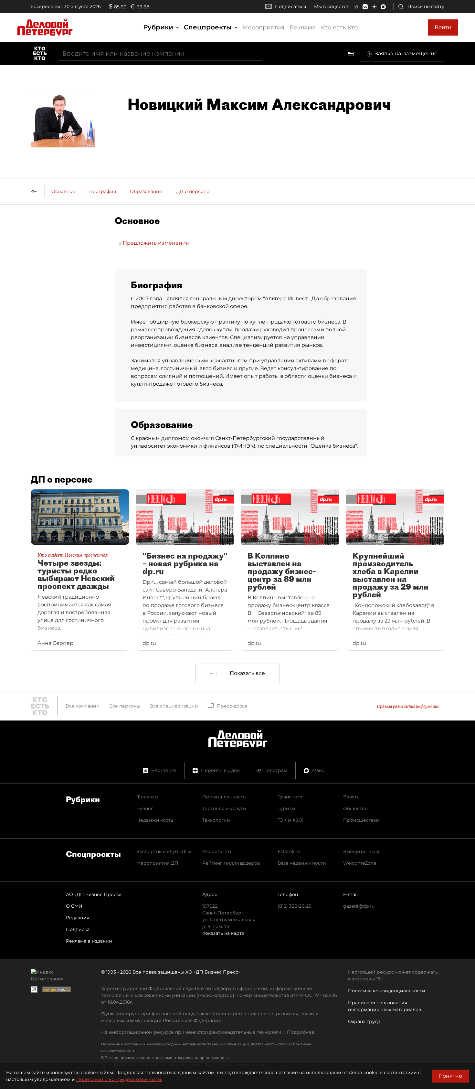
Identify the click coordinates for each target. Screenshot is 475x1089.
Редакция (77, 918)
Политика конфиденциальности (386, 991)
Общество (355, 808)
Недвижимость (154, 820)
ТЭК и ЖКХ (290, 820)
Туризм (286, 808)
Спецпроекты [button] (209, 27)
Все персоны (124, 706)
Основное (63, 191)
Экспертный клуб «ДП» (163, 851)
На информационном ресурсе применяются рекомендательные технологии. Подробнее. (208, 1032)
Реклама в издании (89, 941)
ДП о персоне (192, 191)
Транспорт (290, 797)
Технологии (216, 820)
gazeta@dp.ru (359, 906)
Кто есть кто (216, 851)
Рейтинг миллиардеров (231, 863)
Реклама (303, 27)
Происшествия (361, 820)
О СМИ (74, 906)
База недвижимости (302, 863)
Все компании (83, 706)
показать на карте (223, 933)
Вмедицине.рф (361, 851)
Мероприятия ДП (157, 863)
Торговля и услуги (224, 808)
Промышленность (224, 797)
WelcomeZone (359, 863)
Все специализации (174, 706)
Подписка (78, 929)
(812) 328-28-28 (294, 906)
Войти (443, 27)
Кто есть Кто (339, 27)
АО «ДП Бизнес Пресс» (93, 894)
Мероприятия (263, 27)
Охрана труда (364, 1021)
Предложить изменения (155, 243)
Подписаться (290, 6)
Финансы (147, 797)
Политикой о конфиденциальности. (119, 1079)
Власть (351, 797)
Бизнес (144, 808)
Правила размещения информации (408, 706)
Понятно (450, 1076)
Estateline (289, 851)
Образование (146, 191)
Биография (102, 191)
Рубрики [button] (159, 27)
